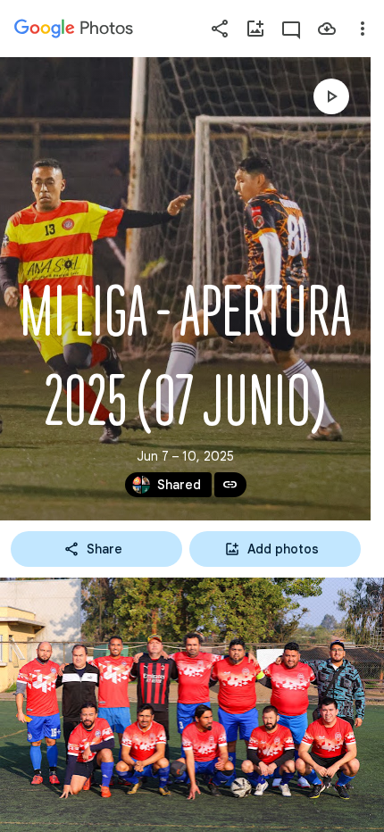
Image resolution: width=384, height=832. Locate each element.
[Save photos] (327, 28)
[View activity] (291, 28)
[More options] (362, 28)
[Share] (220, 28)
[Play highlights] (331, 96)
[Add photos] (255, 28)
